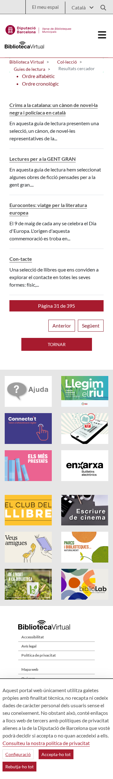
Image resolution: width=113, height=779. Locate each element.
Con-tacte (20, 259)
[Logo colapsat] (102, 35)
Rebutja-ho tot (19, 766)
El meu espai (45, 7)
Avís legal (28, 646)
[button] (56, 305)
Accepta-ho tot (56, 754)
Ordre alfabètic (38, 76)
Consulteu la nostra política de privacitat (46, 743)
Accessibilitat (32, 637)
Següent (91, 325)
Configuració (18, 754)
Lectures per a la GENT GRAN (42, 159)
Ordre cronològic (40, 84)
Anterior (61, 325)
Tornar (57, 344)
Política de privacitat (38, 655)
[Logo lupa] (101, 6)
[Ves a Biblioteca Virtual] (38, 28)
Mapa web (29, 669)
